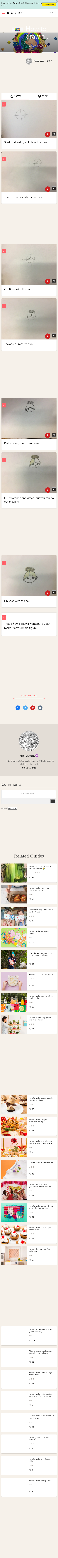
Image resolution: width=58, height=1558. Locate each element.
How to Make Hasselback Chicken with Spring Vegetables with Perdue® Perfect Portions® (39, 891)
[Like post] (22, 696)
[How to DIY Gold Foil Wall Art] (14, 981)
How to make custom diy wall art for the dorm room (41, 1207)
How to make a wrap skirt (40, 1480)
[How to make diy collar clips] (14, 1169)
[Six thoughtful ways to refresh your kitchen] (14, 1422)
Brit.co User (38, 61)
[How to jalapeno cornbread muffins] (14, 1443)
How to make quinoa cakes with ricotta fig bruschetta (40, 1395)
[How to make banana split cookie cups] (14, 1234)
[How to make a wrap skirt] (14, 1487)
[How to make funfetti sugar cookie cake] (14, 1379)
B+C (32, 894)
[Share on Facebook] (18, 707)
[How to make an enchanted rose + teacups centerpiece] (14, 1147)
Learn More (49, 4)
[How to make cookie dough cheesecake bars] (14, 1104)
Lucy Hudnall (35, 873)
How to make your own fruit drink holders (41, 997)
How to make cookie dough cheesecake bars (40, 1099)
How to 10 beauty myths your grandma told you (41, 1330)
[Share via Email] (40, 707)
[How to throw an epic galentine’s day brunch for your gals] (14, 1190)
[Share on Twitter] (25, 707)
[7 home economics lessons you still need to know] (14, 1357)
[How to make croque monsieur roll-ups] (14, 1126)
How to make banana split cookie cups (40, 1228)
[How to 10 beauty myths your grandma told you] (14, 1335)
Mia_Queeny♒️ (29, 755)
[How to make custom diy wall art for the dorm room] (14, 1212)
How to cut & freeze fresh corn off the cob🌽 (40, 867)
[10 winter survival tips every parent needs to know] (14, 959)
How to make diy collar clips (41, 1163)
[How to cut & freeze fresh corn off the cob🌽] (14, 873)
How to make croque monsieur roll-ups (38, 1120)
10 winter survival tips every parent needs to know (40, 954)
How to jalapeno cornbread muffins (40, 1438)
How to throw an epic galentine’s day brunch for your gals (40, 1186)
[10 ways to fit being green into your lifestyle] (14, 1024)
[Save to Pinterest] (32, 707)
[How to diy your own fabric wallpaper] (14, 1255)
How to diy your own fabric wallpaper (40, 1250)
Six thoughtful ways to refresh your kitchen (41, 1417)
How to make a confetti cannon (39, 932)
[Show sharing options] (54, 134)
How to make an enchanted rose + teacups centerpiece (40, 1142)
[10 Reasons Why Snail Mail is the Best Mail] (14, 916)
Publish (52, 801)
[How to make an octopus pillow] (14, 1465)
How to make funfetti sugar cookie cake (40, 1373)
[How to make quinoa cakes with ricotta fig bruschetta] (14, 1400)
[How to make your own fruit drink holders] (14, 1002)
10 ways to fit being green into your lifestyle (40, 1019)
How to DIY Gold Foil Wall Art (41, 974)
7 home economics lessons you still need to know (40, 1352)
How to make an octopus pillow (39, 1460)
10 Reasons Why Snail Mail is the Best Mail (41, 911)
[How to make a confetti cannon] (14, 937)
